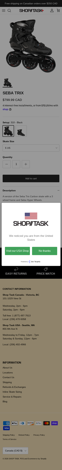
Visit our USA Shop (17, 250)
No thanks (45, 250)
